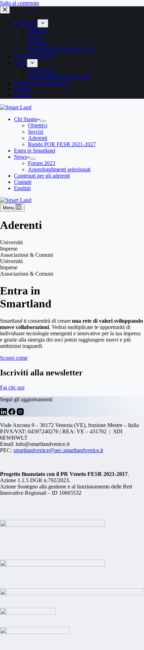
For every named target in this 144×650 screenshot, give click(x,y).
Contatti (22, 182)
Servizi (35, 132)
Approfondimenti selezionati (59, 169)
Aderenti (37, 138)
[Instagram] (20, 413)
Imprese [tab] (8, 249)
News (20, 157)
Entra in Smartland (34, 151)
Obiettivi (37, 125)
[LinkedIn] (4, 413)
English (22, 188)
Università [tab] (11, 242)
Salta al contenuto (19, 3)
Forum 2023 (41, 163)
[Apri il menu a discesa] (43, 121)
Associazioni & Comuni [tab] (26, 255)
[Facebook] (12, 413)
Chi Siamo (25, 119)
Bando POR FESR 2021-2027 (62, 144)
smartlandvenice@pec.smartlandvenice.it (58, 450)
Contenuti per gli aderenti (42, 176)
